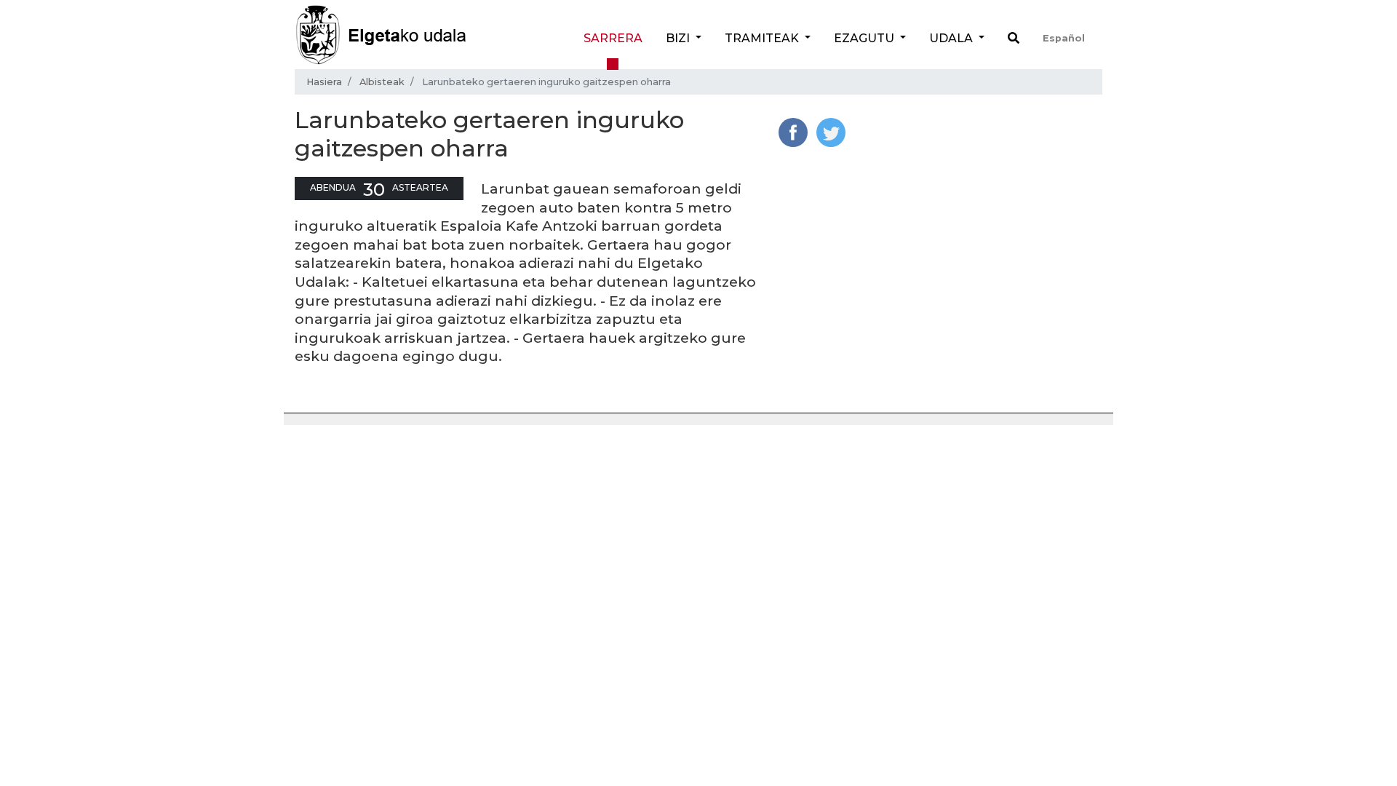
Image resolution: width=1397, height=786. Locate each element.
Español (1064, 38)
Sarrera (613, 38)
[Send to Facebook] (793, 131)
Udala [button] (952, 38)
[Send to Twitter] (830, 131)
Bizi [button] (679, 38)
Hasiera (324, 81)
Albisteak (382, 81)
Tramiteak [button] (763, 38)
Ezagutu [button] (865, 38)
